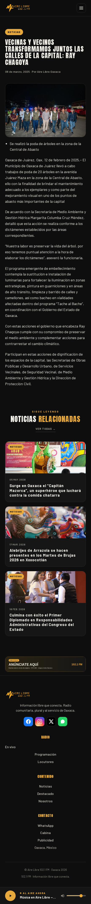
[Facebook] (28, 721)
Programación (45, 754)
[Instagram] (39, 721)
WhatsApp (46, 825)
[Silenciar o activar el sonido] (63, 896)
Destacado (45, 794)
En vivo (10, 747)
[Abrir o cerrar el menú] (81, 8)
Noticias (45, 786)
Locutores (46, 762)
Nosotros (45, 801)
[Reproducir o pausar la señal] (10, 895)
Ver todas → (46, 428)
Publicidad (46, 840)
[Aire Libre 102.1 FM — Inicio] (17, 8)
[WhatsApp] (62, 721)
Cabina (45, 833)
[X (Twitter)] (51, 721)
